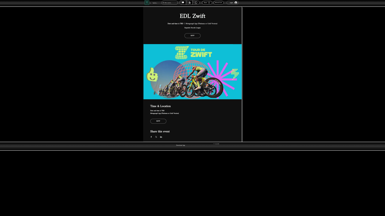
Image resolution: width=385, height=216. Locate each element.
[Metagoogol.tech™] (147, 2)
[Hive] (182, 2)
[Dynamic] (196, 2)
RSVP (192, 35)
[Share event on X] (156, 137)
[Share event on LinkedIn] (161, 137)
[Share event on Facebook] (151, 137)
